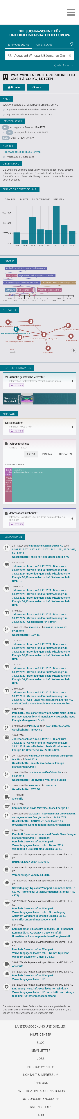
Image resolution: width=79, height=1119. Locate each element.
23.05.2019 (50, 785)
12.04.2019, (52, 725)
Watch (39, 87)
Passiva (47, 454)
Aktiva (31, 454)
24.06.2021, (63, 627)
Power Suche (43, 44)
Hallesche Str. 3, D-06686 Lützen (22, 152)
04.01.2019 (31, 759)
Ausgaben (65, 454)
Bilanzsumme (41, 199)
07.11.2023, (31, 549)
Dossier (15, 87)
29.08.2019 (18, 776)
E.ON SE (33, 627)
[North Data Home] (23, 12)
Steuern (58, 199)
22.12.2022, (44, 549)
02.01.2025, (18, 549)
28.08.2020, (70, 549)
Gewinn (10, 199)
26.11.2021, (57, 549)
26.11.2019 (18, 553)
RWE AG (33, 785)
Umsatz (23, 199)
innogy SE (34, 725)
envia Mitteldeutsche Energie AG (46, 545)
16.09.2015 (60, 817)
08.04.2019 (64, 725)
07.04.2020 (18, 631)
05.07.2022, (50, 627)
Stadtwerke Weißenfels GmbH (45, 772)
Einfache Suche (18, 44)
